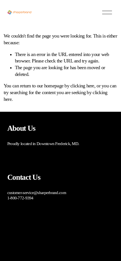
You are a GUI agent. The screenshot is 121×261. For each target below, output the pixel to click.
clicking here (82, 85)
